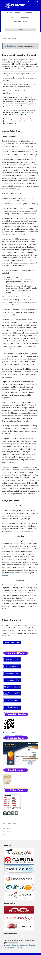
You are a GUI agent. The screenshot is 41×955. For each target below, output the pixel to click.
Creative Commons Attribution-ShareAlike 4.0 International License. (20, 946)
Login (36, 1)
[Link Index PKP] (19, 872)
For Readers (7, 829)
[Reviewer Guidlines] (12, 675)
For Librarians (8, 835)
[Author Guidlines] (12, 668)
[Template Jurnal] (7, 785)
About (18, 13)
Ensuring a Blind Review (28, 121)
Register (27, 1)
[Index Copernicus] (19, 899)
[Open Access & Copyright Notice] (12, 695)
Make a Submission (12, 643)
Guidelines (25, 17)
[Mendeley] (19, 913)
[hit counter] (10, 815)
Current (28, 13)
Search (20, 29)
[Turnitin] (19, 921)
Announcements (21, 21)
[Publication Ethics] (12, 682)
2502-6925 (13, 733)
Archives (13, 17)
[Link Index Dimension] (19, 882)
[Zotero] (19, 930)
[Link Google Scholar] (19, 855)
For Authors (7, 832)
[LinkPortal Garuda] (19, 864)
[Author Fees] (12, 702)
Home (9, 13)
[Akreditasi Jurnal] (15, 739)
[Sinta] (19, 891)
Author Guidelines (28, 112)
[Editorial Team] (12, 709)
